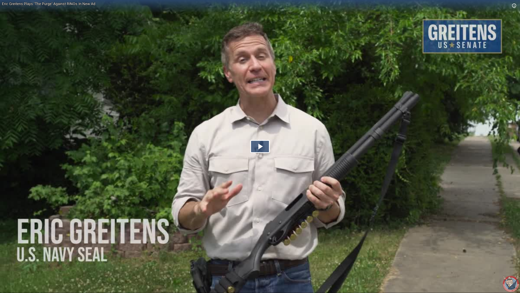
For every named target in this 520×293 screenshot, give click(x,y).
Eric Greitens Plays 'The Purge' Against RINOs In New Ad (48, 4)
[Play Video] (260, 146)
